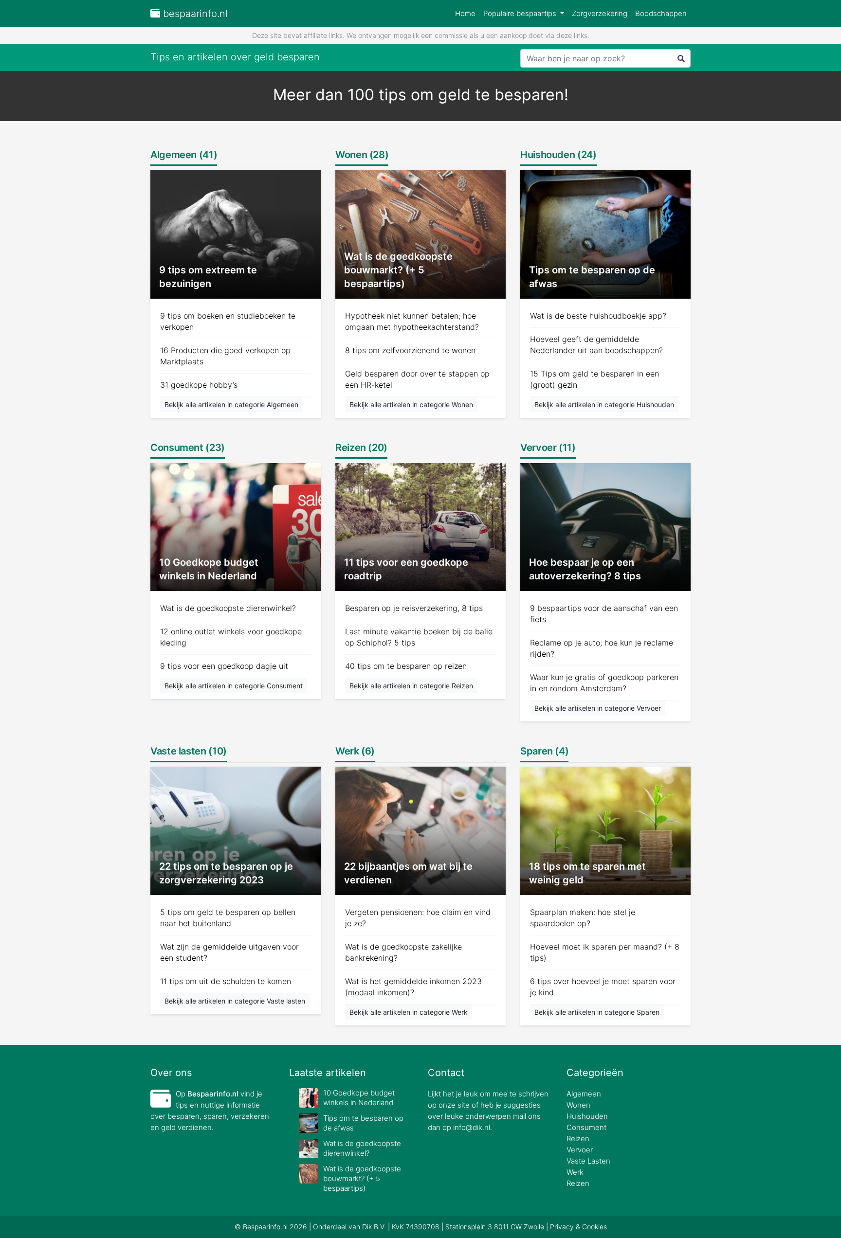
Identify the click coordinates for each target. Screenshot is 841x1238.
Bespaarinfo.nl (212, 1093)
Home (465, 13)
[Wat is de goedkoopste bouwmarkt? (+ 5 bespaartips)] (420, 233)
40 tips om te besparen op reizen (406, 666)
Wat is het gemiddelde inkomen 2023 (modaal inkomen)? (413, 986)
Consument (586, 1127)
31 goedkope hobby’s (199, 385)
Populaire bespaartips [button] (520, 13)
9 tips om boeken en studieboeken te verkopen (227, 321)
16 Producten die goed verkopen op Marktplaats (225, 355)
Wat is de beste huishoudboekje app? (598, 316)
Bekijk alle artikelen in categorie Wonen (411, 404)
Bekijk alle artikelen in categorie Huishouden (604, 404)
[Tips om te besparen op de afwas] (605, 233)
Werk (575, 1172)
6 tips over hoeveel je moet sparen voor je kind (603, 986)
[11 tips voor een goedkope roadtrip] (420, 526)
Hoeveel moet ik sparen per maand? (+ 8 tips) (604, 952)
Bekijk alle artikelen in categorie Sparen (596, 1012)
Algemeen (584, 1093)
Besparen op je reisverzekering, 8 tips (414, 608)
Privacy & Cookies (578, 1226)
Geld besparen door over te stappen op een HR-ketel (417, 379)
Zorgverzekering (599, 13)
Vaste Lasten (588, 1161)
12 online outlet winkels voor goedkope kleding (231, 637)
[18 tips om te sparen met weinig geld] (605, 830)
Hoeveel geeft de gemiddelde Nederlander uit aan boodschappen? (596, 344)
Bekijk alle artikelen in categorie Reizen (411, 686)
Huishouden (587, 1116)
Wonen (578, 1105)
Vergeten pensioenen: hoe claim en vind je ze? (418, 917)
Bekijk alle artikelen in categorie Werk (408, 1012)
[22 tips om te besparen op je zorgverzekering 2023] (235, 830)
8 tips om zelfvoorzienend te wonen (410, 350)
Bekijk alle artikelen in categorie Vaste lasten (235, 1001)
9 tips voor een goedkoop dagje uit (224, 666)
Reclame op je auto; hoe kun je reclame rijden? (601, 648)
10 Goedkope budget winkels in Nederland (359, 1097)
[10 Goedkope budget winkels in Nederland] (235, 526)
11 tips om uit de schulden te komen (225, 981)
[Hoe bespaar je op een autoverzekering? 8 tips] (605, 526)
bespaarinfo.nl (194, 13)
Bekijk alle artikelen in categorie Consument (234, 686)
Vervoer (580, 1149)
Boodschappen (661, 13)
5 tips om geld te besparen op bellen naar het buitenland (227, 917)
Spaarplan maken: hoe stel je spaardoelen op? (582, 917)
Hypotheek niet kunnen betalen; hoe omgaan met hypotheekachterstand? (412, 321)
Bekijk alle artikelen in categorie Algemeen (231, 404)
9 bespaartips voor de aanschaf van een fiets (604, 613)
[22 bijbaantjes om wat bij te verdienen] (420, 830)
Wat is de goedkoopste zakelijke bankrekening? (403, 952)
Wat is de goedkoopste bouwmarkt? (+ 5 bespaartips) (362, 1178)
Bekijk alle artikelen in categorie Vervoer (597, 708)
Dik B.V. (374, 1226)
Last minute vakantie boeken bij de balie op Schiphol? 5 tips (419, 637)
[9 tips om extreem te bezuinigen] (235, 233)
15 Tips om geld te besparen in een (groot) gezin (594, 379)
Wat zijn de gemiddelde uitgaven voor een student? (229, 952)
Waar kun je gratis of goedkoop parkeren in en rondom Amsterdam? (604, 682)
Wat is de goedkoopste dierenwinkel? (228, 608)
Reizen (578, 1138)
